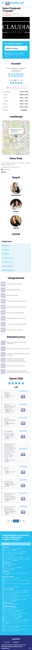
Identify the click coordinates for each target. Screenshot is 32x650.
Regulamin (16, 642)
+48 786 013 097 (16, 76)
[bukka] (16, 3)
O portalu (7, 642)
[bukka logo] (16, 639)
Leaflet (28, 154)
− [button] (4, 125)
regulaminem (5, 648)
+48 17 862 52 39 (17, 74)
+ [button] (4, 122)
